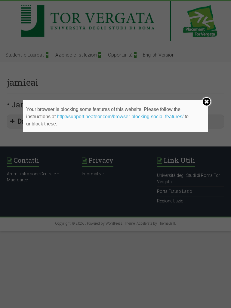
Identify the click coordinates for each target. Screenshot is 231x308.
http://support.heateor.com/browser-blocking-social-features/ (120, 116)
